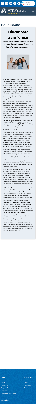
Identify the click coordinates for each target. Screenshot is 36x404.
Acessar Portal (28, 3)
